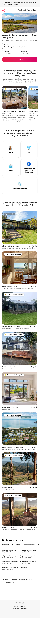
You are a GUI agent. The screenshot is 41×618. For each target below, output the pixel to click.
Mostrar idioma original (11, 4)
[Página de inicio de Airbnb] (3, 10)
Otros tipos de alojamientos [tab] (11, 544)
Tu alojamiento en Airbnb (27, 10)
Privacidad (16, 608)
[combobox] (20, 47)
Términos (24, 608)
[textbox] (11, 53)
